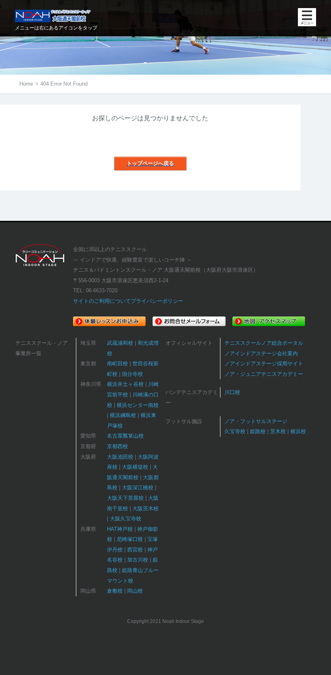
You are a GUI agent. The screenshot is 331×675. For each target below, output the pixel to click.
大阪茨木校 (145, 508)
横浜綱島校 (123, 415)
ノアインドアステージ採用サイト (263, 364)
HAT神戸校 (120, 529)
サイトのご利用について (102, 301)
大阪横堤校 (135, 467)
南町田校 (117, 364)
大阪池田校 (120, 457)
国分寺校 (132, 374)
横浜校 (298, 431)
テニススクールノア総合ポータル (263, 343)
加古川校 (137, 560)
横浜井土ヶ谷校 (125, 384)
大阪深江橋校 (137, 487)
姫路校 (258, 431)
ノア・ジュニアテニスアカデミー (263, 374)
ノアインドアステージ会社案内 (261, 353)
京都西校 (117, 446)
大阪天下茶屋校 (125, 498)
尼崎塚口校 (130, 539)
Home (26, 84)
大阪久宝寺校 (125, 519)
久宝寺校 (234, 431)
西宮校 (135, 550)
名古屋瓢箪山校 (125, 436)
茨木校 (278, 431)
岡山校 (135, 591)
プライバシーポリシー (157, 301)
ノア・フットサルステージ (255, 421)
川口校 (232, 392)
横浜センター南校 (138, 405)
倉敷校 (115, 591)
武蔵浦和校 (120, 343)
